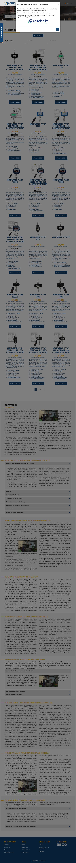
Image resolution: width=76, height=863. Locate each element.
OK (57, 29)
